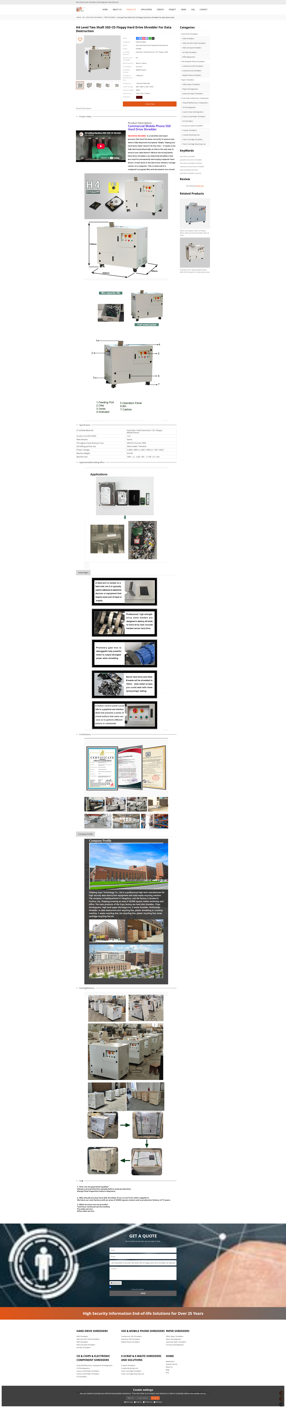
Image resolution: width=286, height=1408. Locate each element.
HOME (105, 9)
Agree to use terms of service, (126, 1289)
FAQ (193, 9)
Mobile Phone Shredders (130, 1342)
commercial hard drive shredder (192, 166)
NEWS (183, 9)
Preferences (149, 1402)
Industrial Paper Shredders (176, 1342)
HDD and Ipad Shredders (86, 1345)
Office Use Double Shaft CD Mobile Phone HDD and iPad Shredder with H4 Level (194, 233)
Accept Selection (142, 1398)
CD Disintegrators (83, 1368)
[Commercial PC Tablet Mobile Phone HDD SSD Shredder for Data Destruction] (195, 253)
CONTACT (203, 9)
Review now (200, 186)
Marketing (159, 1402)
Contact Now (150, 104)
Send (143, 1293)
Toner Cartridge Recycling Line (132, 1374)
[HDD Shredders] (139, 97)
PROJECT (172, 9)
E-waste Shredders (128, 1365)
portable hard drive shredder (191, 160)
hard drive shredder (187, 156)
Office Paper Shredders (174, 1336)
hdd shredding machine (189, 170)
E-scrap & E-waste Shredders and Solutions (141, 1358)
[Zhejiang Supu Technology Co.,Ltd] (80, 9)
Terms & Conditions (138, 1289)
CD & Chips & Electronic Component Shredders (93, 1358)
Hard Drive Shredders (94, 17)
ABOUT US (117, 9)
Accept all (155, 1398)
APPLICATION (146, 9)
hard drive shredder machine (191, 163)
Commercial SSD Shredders (131, 1336)
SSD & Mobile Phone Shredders (143, 1331)
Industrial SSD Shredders (130, 1339)
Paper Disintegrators (173, 1339)
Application (170, 1361)
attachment (117, 1283)
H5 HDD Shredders (84, 1347)
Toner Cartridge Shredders (131, 1371)
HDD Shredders (110, 17)
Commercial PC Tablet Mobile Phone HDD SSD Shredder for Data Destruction (195, 271)
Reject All (131, 1398)
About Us (169, 1367)
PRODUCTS (131, 9)
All (83, 17)
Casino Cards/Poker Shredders (88, 1371)
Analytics (139, 1402)
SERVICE (160, 9)
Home (79, 17)
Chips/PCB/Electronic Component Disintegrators (94, 1365)
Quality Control (171, 1364)
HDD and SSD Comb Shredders (88, 1339)
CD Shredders (82, 1377)
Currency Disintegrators (175, 1345)
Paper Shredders (177, 1331)
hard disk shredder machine (190, 173)
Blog (167, 1370)
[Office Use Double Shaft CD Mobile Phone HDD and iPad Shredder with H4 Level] (195, 213)
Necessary (129, 1402)
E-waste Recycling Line (129, 1368)
